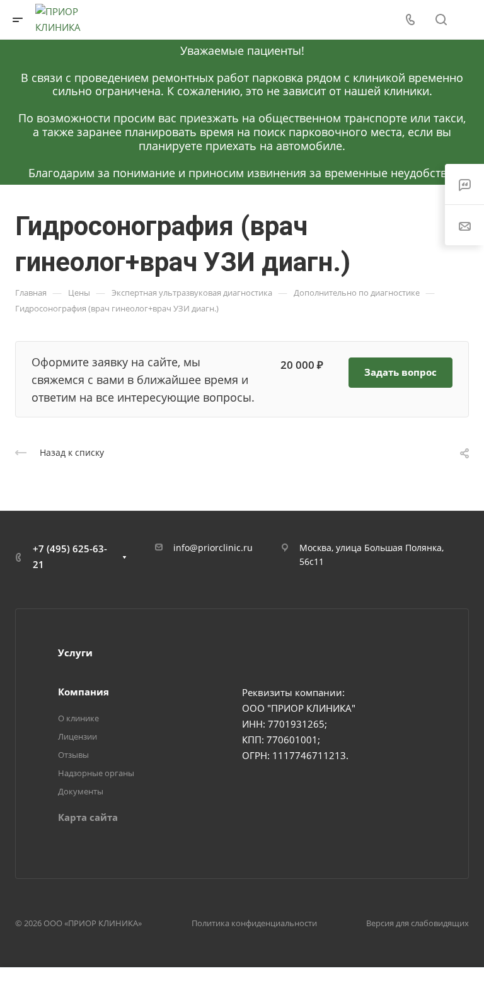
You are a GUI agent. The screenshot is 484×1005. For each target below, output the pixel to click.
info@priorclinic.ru (213, 548)
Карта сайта (88, 817)
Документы (80, 791)
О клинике (78, 718)
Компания (83, 691)
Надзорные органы (96, 773)
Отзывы (73, 754)
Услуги (75, 652)
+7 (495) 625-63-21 (70, 556)
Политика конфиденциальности (254, 923)
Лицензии (77, 736)
